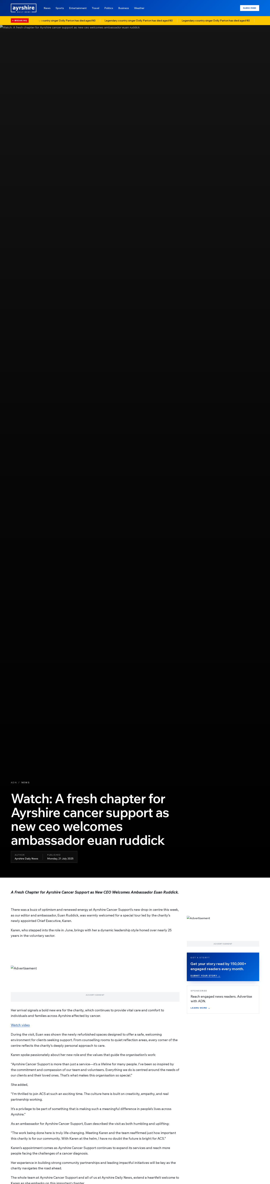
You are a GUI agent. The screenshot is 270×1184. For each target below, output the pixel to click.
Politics (108, 8)
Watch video (20, 1025)
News (47, 8)
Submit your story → (205, 975)
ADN (14, 782)
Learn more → (200, 1007)
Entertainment (78, 8)
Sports (60, 8)
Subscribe (249, 8)
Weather (139, 8)
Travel (95, 8)
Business (123, 8)
